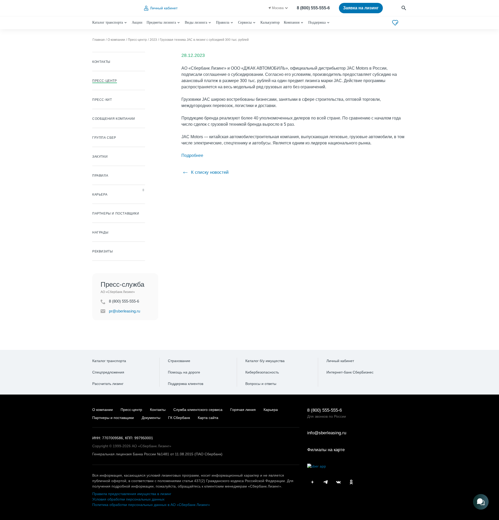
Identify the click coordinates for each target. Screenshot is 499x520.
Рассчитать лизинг (107, 384)
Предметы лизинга (161, 22)
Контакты (158, 410)
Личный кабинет (164, 8)
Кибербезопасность (262, 372)
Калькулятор (270, 22)
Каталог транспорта (107, 22)
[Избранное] (395, 23)
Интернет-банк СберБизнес (349, 372)
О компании (102, 410)
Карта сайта (208, 418)
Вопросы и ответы (260, 384)
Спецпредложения (108, 372)
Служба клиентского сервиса (197, 410)
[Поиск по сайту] (404, 8)
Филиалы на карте (326, 449)
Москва (278, 8)
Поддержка (317, 22)
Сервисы (245, 22)
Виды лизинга (196, 22)
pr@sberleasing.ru (124, 311)
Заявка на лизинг (361, 8)
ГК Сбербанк (179, 418)
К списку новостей (209, 172)
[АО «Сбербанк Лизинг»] (113, 8)
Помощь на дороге (184, 372)
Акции (137, 22)
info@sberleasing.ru (326, 432)
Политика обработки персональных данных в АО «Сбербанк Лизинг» (151, 505)
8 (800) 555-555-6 (313, 8)
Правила (222, 22)
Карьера (271, 410)
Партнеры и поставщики (113, 418)
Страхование (179, 361)
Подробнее (192, 155)
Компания (291, 22)
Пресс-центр (131, 410)
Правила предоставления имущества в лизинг (131, 494)
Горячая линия (243, 410)
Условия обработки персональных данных (128, 499)
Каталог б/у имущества (265, 361)
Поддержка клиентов (185, 384)
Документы (151, 418)
